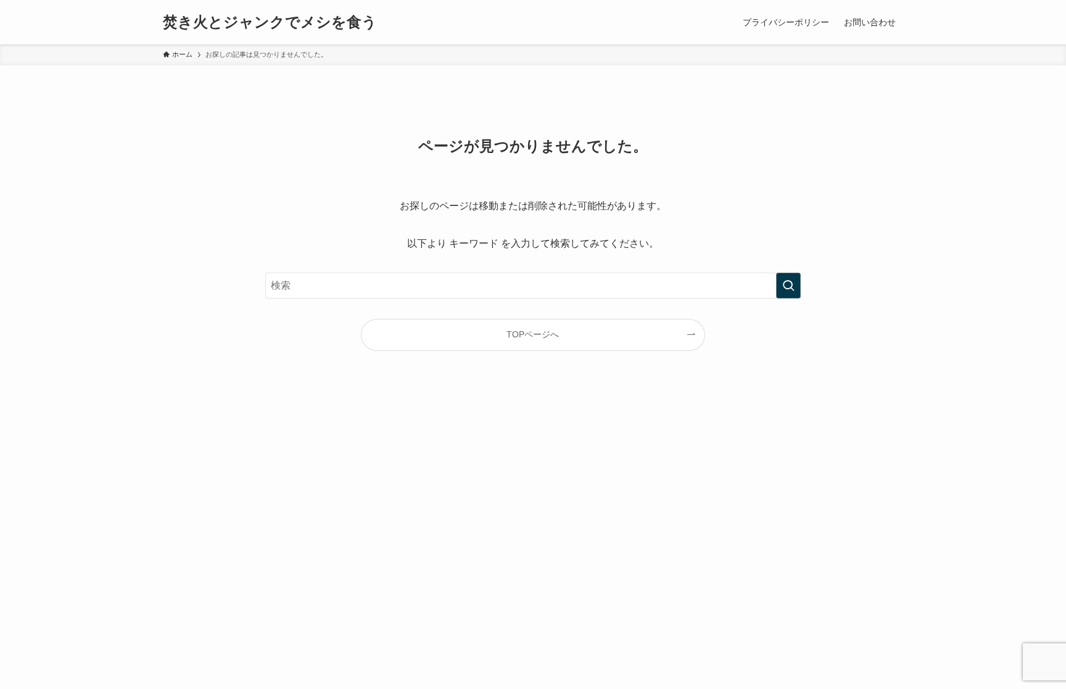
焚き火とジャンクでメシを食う (270, 22)
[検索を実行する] (788, 286)
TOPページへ (532, 334)
